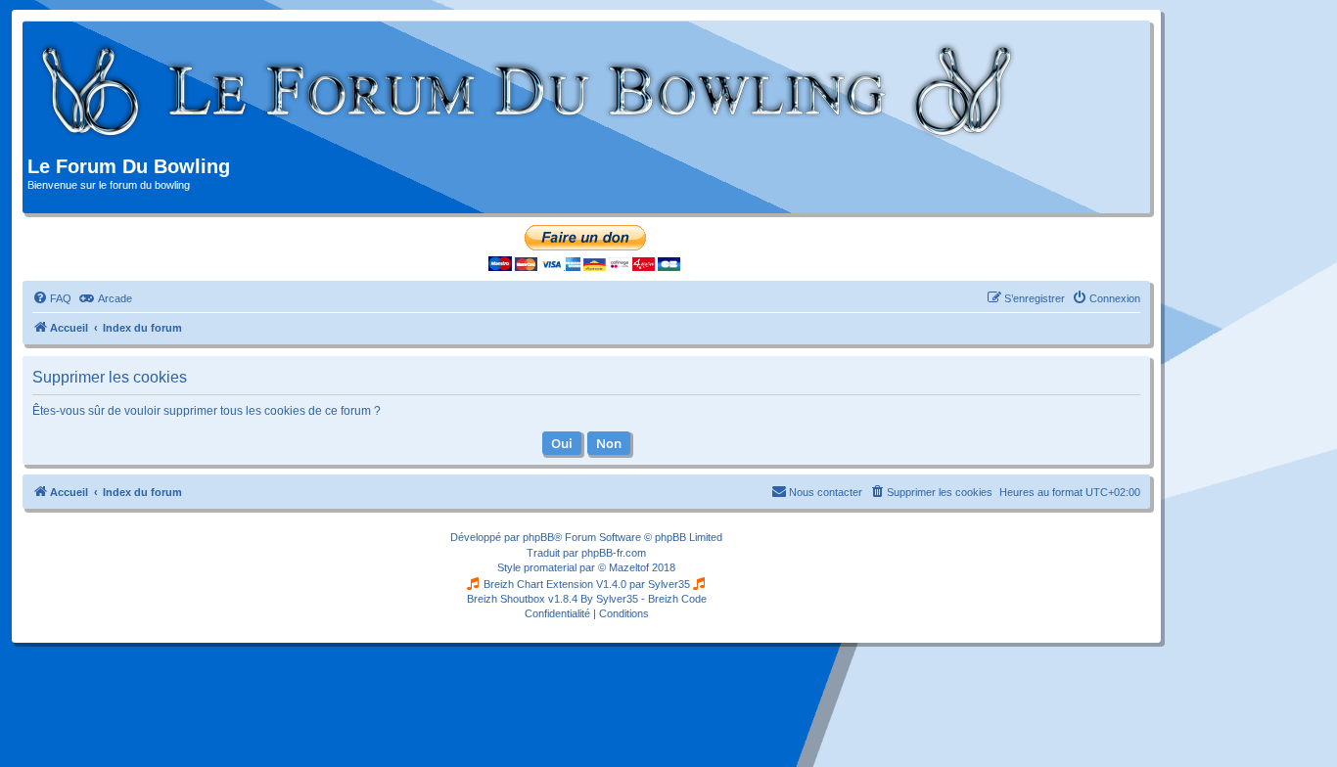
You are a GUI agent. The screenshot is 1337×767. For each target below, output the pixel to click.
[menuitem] (51, 298)
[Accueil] (528, 91)
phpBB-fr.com (613, 553)
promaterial (550, 567)
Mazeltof (629, 567)
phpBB (538, 537)
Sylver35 (669, 584)
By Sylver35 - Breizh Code (643, 599)
